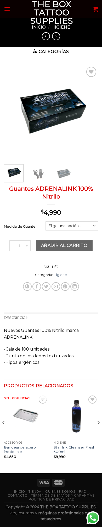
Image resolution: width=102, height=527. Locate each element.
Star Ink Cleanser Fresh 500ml (74, 449)
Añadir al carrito (64, 245)
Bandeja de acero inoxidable (20, 449)
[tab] (51, 318)
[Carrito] (95, 9)
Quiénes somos (60, 491)
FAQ (83, 491)
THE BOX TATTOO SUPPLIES (51, 12)
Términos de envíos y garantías (62, 495)
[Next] (89, 112)
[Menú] (7, 9)
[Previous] (12, 112)
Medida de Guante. (20, 226)
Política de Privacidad (52, 499)
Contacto (18, 495)
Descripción (16, 318)
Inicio (39, 27)
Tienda (35, 491)
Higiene (61, 27)
